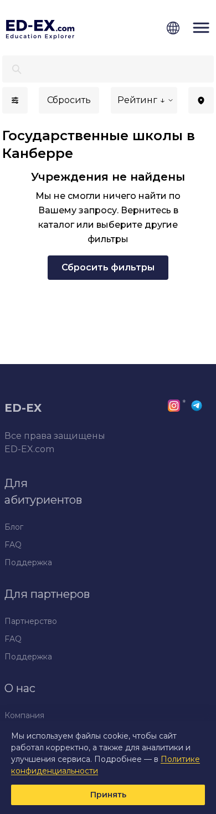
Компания (24, 715)
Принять (108, 795)
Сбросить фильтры (108, 267)
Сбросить (69, 100)
